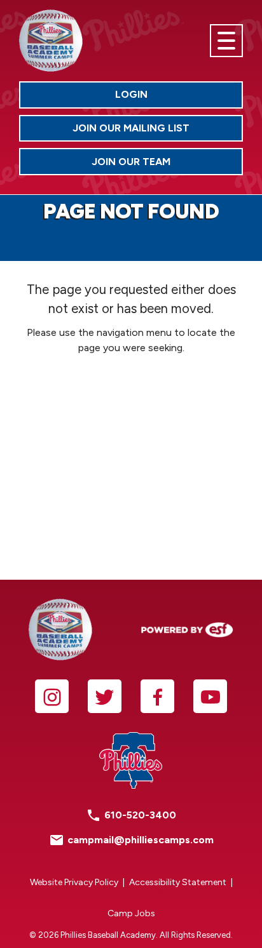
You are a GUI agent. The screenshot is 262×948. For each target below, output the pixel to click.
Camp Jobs (131, 913)
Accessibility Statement (177, 882)
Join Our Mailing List (131, 128)
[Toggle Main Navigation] (226, 40)
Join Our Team (167, 164)
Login (179, 97)
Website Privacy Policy (74, 882)
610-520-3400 (140, 815)
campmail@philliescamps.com (140, 840)
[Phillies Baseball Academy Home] (51, 41)
